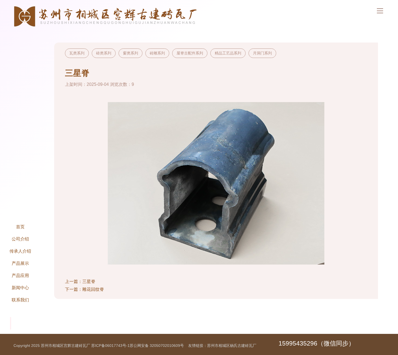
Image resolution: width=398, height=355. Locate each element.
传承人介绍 (20, 251)
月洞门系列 (262, 53)
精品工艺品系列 (228, 53)
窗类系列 (130, 53)
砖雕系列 (157, 53)
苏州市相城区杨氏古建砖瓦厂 (231, 345)
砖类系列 (103, 53)
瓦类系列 (76, 53)
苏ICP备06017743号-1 (110, 345)
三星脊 (88, 281)
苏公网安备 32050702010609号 (157, 345)
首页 (20, 226)
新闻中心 (20, 287)
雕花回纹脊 (93, 289)
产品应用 (20, 275)
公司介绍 (20, 239)
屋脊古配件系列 (190, 53)
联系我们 (20, 300)
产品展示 (20, 263)
